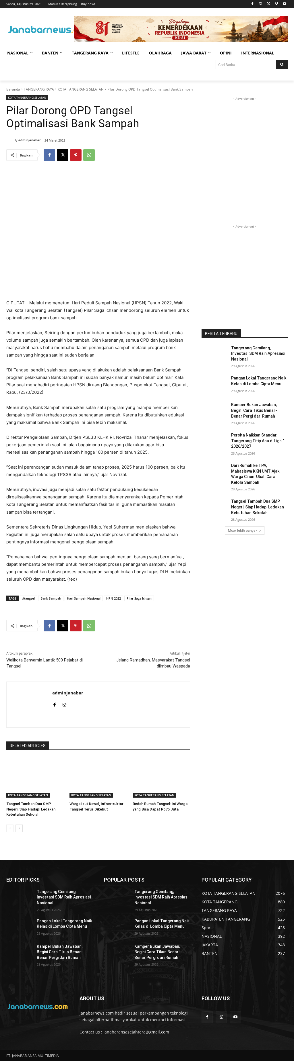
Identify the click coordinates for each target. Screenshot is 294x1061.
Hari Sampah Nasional (83, 598)
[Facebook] (252, 4)
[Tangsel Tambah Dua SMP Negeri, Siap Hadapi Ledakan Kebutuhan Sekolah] (35, 777)
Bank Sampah (50, 598)
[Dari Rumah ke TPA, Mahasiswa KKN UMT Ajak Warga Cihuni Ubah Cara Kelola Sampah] (214, 472)
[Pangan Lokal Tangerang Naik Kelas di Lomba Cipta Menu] (214, 384)
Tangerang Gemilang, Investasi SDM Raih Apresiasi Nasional (258, 353)
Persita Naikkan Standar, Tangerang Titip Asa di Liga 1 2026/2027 (258, 441)
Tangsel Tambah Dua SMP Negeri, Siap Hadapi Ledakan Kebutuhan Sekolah (30, 809)
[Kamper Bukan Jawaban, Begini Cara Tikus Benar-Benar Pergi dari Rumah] (214, 411)
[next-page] (19, 828)
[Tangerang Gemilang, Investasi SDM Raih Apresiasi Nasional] (214, 354)
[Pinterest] (76, 155)
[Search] (282, 64)
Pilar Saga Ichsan (139, 598)
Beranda (13, 89)
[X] (268, 4)
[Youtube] (284, 4)
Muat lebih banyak (242, 530)
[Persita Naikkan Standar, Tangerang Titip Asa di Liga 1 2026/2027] (214, 441)
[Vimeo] (276, 4)
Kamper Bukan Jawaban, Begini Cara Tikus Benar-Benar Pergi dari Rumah (254, 410)
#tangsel (28, 598)
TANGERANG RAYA (39, 89)
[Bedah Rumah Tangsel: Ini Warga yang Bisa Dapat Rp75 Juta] (161, 777)
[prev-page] (9, 828)
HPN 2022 (113, 598)
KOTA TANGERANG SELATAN (81, 89)
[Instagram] (260, 4)
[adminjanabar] (10, 140)
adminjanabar (29, 140)
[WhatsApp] (89, 155)
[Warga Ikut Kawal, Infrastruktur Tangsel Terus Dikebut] (98, 777)
